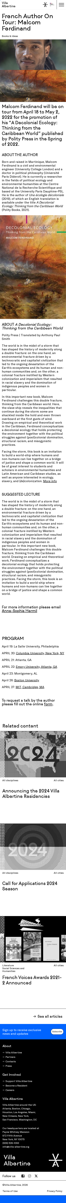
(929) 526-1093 (10, 1142)
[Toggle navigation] (61, 4)
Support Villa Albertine (19, 1081)
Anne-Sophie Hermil (19, 611)
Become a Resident (16, 1085)
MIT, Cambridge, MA (30, 687)
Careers (10, 1089)
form (48, 704)
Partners (10, 1056)
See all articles (50, 1016)
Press (9, 1065)
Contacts (11, 1061)
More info (50, 481)
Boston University (26, 680)
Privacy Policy (54, 1190)
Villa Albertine (9, 4)
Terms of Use (10, 1190)
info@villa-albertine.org (15, 1146)
